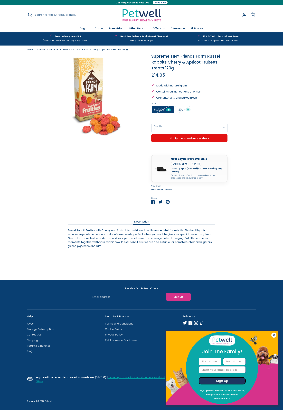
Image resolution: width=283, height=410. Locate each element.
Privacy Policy (114, 334)
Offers (157, 28)
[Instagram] (196, 323)
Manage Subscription (40, 329)
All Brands (197, 28)
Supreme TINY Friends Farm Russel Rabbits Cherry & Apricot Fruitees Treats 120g (88, 49)
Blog (29, 351)
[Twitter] (185, 323)
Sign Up (222, 381)
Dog (82, 28)
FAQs (30, 324)
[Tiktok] (202, 323)
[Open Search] (30, 14)
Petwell (48, 401)
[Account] (244, 15)
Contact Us (34, 334)
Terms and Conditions (119, 324)
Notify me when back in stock (189, 138)
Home (30, 49)
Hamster (41, 49)
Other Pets (136, 28)
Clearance (178, 28)
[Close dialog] (273, 335)
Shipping (32, 340)
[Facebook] (190, 323)
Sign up (178, 297)
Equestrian (116, 28)
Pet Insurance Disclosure (121, 340)
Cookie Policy (113, 329)
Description (141, 222)
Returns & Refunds (38, 346)
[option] (65, 39)
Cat (97, 28)
